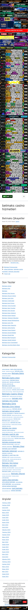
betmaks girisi (17, 398)
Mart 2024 (5, 542)
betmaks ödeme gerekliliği (7, 469)
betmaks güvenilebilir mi (8, 413)
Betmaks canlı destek (7, 387)
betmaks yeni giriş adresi (8, 467)
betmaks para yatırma (17, 436)
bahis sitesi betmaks (16, 369)
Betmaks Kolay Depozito (9, 325)
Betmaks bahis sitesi (11, 378)
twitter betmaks (16, 490)
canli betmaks (5, 477)
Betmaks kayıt (6, 420)
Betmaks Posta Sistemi (8, 330)
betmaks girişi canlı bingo (7, 409)
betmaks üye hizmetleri (17, 469)
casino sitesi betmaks (10, 480)
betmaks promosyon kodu (11, 442)
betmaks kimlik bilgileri (6, 424)
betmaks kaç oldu (15, 422)
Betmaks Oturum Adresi (9, 296)
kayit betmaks (17, 488)
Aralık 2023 (5, 549)
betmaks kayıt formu (14, 420)
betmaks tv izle (5, 457)
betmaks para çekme (20, 438)
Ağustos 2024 (6, 530)
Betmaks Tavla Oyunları (9, 305)
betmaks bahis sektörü (6, 375)
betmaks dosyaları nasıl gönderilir (16, 396)
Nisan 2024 (5, 539)
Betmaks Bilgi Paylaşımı (9, 337)
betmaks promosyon (8, 440)
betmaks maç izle (6, 426)
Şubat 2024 (5, 544)
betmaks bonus (14, 380)
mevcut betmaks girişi (6, 490)
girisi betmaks (6, 484)
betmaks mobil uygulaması (8, 430)
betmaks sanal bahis (7, 446)
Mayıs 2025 (5, 512)
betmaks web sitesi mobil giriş (15, 459)
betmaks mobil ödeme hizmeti (7, 432)
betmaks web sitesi (5, 459)
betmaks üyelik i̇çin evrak (16, 471)
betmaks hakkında (6, 415)
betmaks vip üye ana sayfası (15, 457)
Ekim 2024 (5, 525)
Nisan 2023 (5, 569)
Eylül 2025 (5, 507)
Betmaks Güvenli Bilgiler (9, 332)
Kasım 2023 (5, 552)
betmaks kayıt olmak (6, 422)
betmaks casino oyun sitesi (7, 391)
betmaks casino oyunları (18, 389)
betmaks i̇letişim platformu (18, 417)
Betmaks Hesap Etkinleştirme (10, 320)
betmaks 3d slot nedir (10, 371)
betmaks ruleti (17, 444)
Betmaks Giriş (6, 288)
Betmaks (4, 291)
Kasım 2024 (5, 522)
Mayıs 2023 (5, 566)
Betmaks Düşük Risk (8, 335)
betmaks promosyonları (8, 444)
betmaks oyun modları (6, 436)
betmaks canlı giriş (16, 387)
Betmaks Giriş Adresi (11, 406)
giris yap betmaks (16, 484)
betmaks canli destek (15, 382)
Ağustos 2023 (6, 559)
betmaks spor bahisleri (9, 449)
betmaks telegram (9, 451)
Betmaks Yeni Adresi (10, 463)
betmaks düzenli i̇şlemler (6, 398)
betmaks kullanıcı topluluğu (16, 424)
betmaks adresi (6, 373)
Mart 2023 (5, 571)
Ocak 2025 (5, 517)
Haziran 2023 (6, 564)
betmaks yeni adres (7, 461)
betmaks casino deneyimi (6, 389)
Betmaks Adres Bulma (8, 328)
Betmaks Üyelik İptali (8, 301)
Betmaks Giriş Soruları (8, 310)
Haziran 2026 (6, 505)
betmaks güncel (16, 409)
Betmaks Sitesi (18, 446)
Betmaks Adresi (6, 286)
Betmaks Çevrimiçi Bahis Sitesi (11, 345)
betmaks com (5, 396)
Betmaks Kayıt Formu (8, 303)
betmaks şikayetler (13, 271)
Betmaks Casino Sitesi (12, 394)
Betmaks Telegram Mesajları (10, 318)
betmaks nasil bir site (10, 434)
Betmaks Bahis (18, 373)
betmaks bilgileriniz (5, 380)
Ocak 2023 (5, 576)
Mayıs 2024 (5, 537)
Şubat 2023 (5, 574)
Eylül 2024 (5, 527)
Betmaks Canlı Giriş (7, 298)
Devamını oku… (15, 262)
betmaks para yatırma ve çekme (8, 438)
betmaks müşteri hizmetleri (19, 432)
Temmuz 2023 (6, 562)
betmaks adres (19, 371)
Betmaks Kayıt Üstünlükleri (10, 342)
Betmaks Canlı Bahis (8, 386)
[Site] (14, 51)
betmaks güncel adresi (11, 411)
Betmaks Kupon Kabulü (9, 315)
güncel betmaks (6, 488)
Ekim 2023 (5, 554)
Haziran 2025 (6, 510)
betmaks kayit (16, 418)
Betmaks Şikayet (18, 474)
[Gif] (14, 82)
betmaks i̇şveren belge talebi (7, 418)
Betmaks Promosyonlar (10, 267)
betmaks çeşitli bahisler (19, 467)
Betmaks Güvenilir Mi (19, 413)
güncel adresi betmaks (9, 486)
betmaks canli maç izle (7, 384)
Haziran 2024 (6, 534)
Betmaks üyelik (6, 471)
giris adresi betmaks (8, 482)
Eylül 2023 (5, 557)
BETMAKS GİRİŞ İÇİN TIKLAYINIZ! (14, 30)
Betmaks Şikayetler (13, 218)
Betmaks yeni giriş (9, 465)
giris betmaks (19, 482)
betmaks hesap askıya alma (17, 415)
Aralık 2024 (5, 520)
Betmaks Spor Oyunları (8, 308)
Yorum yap (7, 273)
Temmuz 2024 (6, 532)
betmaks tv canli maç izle (10, 455)
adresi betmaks (8, 269)
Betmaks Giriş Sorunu (8, 293)
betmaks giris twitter (10, 401)
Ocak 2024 (5, 547)
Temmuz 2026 (6, 503)
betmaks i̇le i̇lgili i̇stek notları (7, 417)
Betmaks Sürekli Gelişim (9, 340)
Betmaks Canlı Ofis (7, 323)
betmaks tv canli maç (7, 453)
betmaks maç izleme (9, 428)
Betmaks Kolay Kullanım (9, 313)
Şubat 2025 (5, 515)
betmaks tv (21, 451)
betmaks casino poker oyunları (18, 391)
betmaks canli (5, 382)
